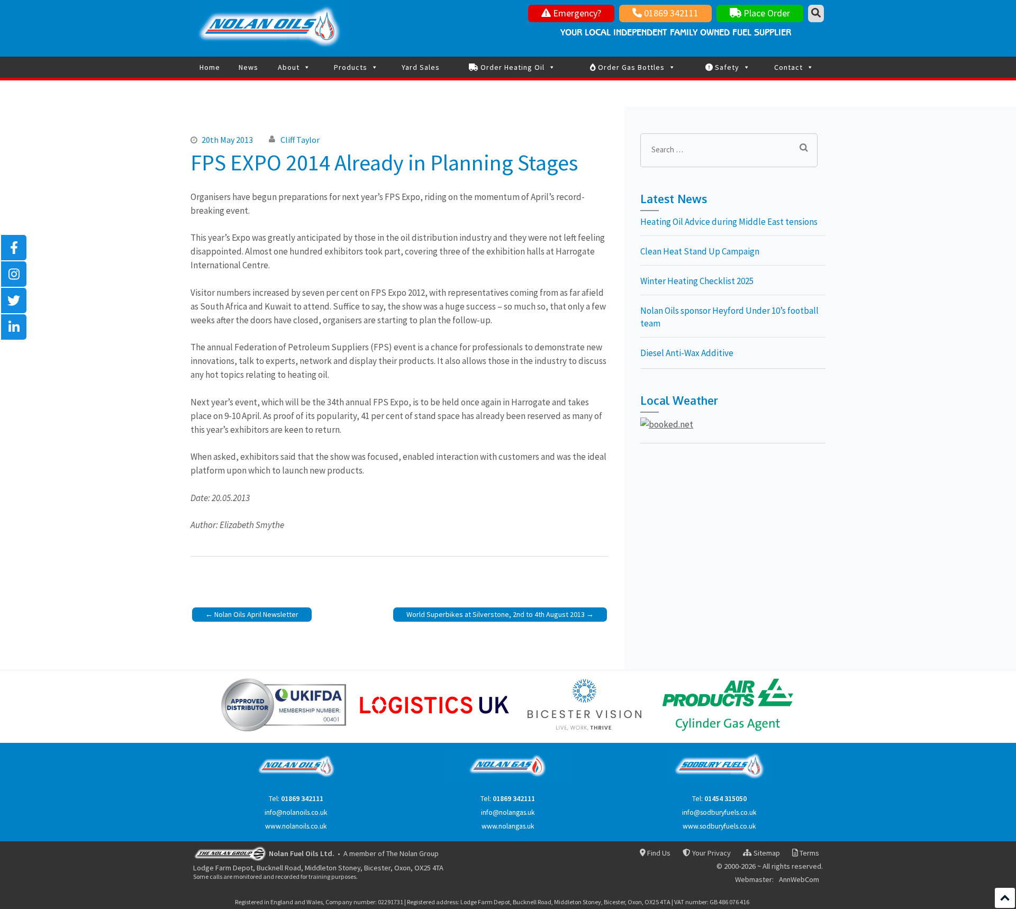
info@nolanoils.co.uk (296, 812)
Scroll (1005, 898)
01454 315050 (725, 798)
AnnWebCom (799, 880)
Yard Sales (421, 67)
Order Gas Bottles (630, 67)
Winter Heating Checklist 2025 (697, 281)
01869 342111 (670, 13)
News (248, 67)
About (289, 67)
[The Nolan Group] (230, 853)
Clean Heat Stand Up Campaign (699, 251)
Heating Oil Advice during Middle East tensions (729, 222)
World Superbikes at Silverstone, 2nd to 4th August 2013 (495, 614)
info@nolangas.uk (508, 812)
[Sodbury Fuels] (720, 782)
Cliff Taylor (300, 139)
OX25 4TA (428, 867)
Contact (788, 67)
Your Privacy (710, 853)
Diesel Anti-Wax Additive (686, 353)
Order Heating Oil (511, 67)
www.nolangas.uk (508, 826)
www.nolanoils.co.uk (296, 826)
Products (350, 67)
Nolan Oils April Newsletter (256, 614)
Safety (726, 67)
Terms (808, 853)
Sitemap (765, 853)
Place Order (765, 13)
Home (209, 67)
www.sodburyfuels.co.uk (719, 826)
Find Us (658, 853)
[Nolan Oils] (296, 782)
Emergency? (576, 13)
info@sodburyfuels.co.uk (719, 812)
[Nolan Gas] (508, 782)
